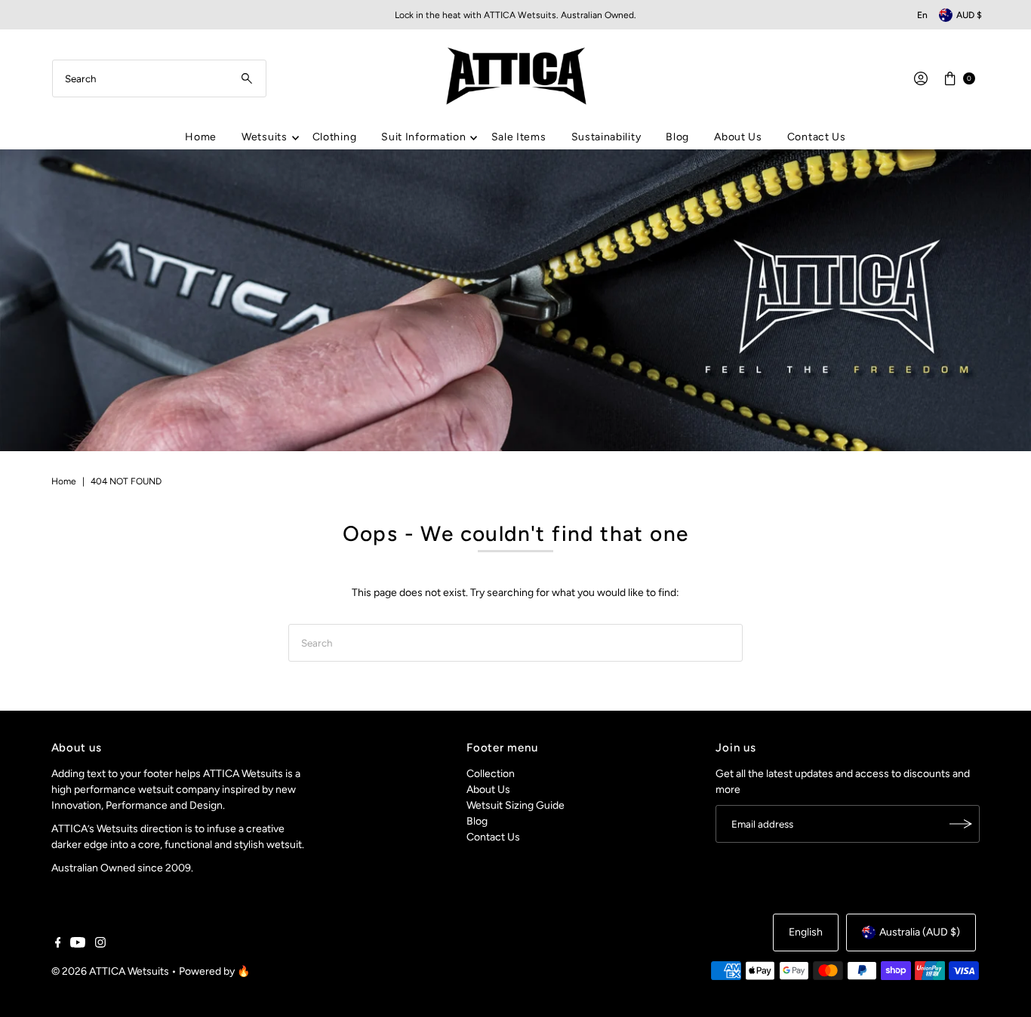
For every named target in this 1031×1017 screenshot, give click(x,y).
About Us (738, 137)
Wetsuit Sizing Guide (515, 805)
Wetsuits (265, 137)
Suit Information (423, 137)
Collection (490, 773)
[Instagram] (100, 944)
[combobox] (159, 78)
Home (201, 137)
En (922, 15)
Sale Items (518, 137)
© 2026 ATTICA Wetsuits (110, 971)
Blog (677, 137)
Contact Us (816, 137)
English (806, 932)
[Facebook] (58, 944)
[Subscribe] (961, 824)
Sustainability (606, 137)
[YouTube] (77, 944)
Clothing (334, 137)
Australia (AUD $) (919, 932)
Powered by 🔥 (214, 971)
